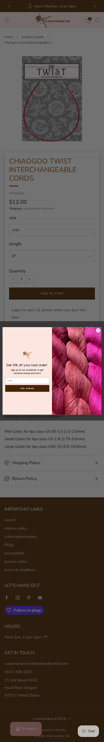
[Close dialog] (98, 330)
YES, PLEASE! (27, 388)
